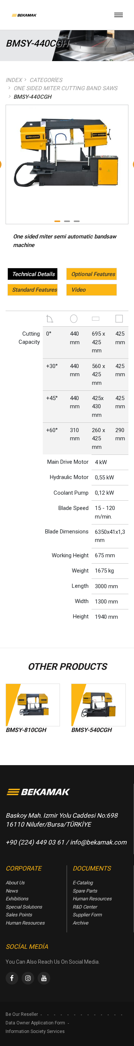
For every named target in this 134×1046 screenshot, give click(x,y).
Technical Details (33, 274)
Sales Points (19, 914)
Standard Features (34, 289)
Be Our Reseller (22, 1014)
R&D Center (85, 907)
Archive (80, 923)
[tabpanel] (67, 150)
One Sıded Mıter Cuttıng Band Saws (65, 88)
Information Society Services (35, 1031)
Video (78, 289)
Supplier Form (87, 914)
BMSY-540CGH (91, 729)
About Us (15, 882)
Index (14, 80)
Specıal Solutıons (24, 907)
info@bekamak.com (98, 842)
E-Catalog (83, 882)
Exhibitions (17, 898)
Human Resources (25, 923)
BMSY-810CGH (26, 729)
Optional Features (93, 274)
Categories (45, 80)
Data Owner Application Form (35, 1023)
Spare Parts (85, 891)
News (12, 891)
